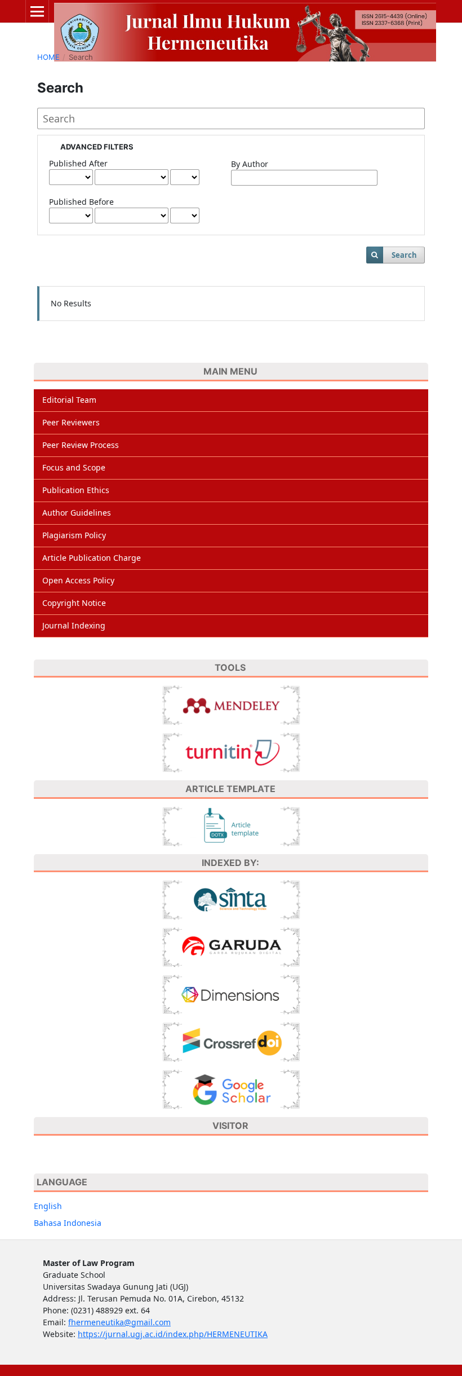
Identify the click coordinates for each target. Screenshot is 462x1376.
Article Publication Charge (91, 557)
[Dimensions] (231, 993)
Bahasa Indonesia (67, 1222)
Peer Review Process (80, 444)
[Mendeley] (231, 704)
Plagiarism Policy (74, 535)
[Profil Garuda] (231, 946)
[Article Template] (231, 825)
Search (404, 255)
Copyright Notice (74, 602)
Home (48, 56)
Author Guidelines (76, 512)
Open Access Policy (78, 580)
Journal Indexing (73, 625)
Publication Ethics (75, 490)
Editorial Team (69, 399)
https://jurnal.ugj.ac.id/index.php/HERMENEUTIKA (173, 1334)
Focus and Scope (73, 467)
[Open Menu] (37, 11)
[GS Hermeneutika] (231, 1088)
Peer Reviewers (71, 422)
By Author (249, 164)
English (48, 1206)
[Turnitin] (231, 751)
